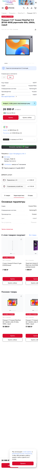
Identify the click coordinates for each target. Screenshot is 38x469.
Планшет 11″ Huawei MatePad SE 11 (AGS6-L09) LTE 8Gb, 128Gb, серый (12, 322)
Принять (23, 463)
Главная (3, 13)
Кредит (5, 130)
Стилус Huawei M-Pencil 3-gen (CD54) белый (12, 264)
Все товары (32, 235)
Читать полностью (7, 229)
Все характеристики (8, 96)
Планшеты (12, 13)
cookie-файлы (27, 452)
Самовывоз (7, 164)
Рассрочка (6, 133)
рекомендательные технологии (22, 453)
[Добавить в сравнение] (21, 239)
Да (4, 77)
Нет (10, 77)
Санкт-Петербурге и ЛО (16, 154)
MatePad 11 (21, 13)
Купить (11, 117)
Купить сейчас (27, 117)
